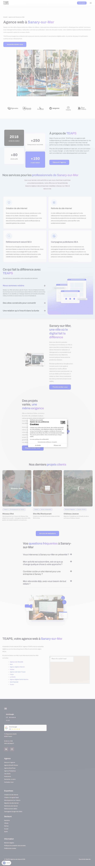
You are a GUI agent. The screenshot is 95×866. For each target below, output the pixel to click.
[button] (6, 863)
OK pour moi (57, 445)
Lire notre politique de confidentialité (39, 439)
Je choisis (38, 445)
